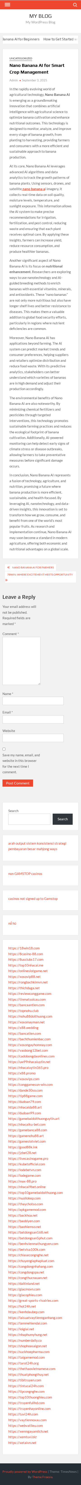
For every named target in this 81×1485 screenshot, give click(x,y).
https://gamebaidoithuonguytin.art (34, 1119)
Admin (13, 80)
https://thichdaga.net (24, 988)
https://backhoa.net (23, 1215)
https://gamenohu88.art (26, 1136)
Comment (10, 634)
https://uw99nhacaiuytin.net (29, 1062)
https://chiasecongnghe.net (28, 1255)
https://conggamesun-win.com (30, 1084)
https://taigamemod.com (26, 1357)
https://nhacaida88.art (25, 1107)
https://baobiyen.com (24, 1221)
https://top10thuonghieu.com (30, 1397)
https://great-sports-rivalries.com (33, 1300)
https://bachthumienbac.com (29, 1039)
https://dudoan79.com (24, 1102)
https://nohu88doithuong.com (30, 1016)
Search (13, 811)
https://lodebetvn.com (24, 1170)
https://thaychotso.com (25, 1204)
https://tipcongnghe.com (26, 1391)
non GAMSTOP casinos (25, 874)
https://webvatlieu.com (25, 1425)
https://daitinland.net (24, 1283)
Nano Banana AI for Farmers (33, 567)
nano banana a (33, 189)
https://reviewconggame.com (29, 993)
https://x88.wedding (23, 1028)
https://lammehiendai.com (27, 1323)
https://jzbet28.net (22, 1153)
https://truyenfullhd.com (26, 1403)
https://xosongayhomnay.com (30, 1045)
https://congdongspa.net (26, 1272)
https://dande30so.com (25, 1090)
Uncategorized (20, 58)
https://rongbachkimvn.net (28, 982)
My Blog (40, 16)
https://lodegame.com (24, 1175)
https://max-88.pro (22, 1181)
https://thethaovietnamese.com (31, 1369)
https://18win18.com (24, 948)
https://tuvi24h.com (23, 1414)
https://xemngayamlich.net (28, 1431)
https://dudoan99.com (24, 1113)
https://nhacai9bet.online (27, 1187)
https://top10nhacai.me (25, 965)
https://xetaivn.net (22, 1443)
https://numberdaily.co (25, 1340)
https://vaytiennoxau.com (27, 1420)
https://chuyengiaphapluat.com (31, 1261)
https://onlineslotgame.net (28, 971)
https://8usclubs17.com (25, 959)
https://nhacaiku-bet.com (26, 1124)
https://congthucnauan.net (27, 1278)
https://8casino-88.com (25, 954)
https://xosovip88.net (24, 977)
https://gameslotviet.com (27, 1141)
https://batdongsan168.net (28, 1232)
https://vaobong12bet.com (28, 1050)
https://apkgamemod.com (27, 1209)
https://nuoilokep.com (24, 1198)
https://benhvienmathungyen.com (33, 1244)
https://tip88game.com (25, 1096)
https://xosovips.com (23, 1079)
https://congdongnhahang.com (30, 1266)
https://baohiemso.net (24, 1227)
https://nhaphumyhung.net (27, 1335)
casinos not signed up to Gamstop (33, 899)
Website (8, 731)
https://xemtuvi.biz (22, 1437)
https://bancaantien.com (26, 1005)
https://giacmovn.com (24, 1289)
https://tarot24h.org (23, 1363)
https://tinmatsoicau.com (27, 999)
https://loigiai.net (21, 1329)
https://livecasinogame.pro (28, 1158)
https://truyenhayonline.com (29, 1409)
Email (7, 712)
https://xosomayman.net (26, 1022)
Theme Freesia (42, 1477)
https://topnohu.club (23, 1011)
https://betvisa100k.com (26, 1249)
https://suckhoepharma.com (29, 1352)
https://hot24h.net (22, 1306)
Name (7, 694)
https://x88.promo (22, 1073)
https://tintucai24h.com (26, 1386)
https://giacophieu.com (25, 1295)
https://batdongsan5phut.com (30, 1238)
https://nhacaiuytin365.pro (28, 1067)
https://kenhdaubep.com (26, 1312)
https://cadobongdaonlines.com (31, 1056)
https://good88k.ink (23, 1147)
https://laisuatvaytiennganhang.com (35, 1318)
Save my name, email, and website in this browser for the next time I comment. (21, 763)
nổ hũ (12, 923)
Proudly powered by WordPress (24, 1471)
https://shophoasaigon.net (27, 1346)
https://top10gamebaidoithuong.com (35, 1193)
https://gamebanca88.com (27, 1130)
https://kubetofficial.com (26, 1164)
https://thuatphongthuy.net (28, 1374)
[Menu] (6, 4)
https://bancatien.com (24, 1033)
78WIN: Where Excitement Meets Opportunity (40, 574)
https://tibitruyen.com (24, 1380)
